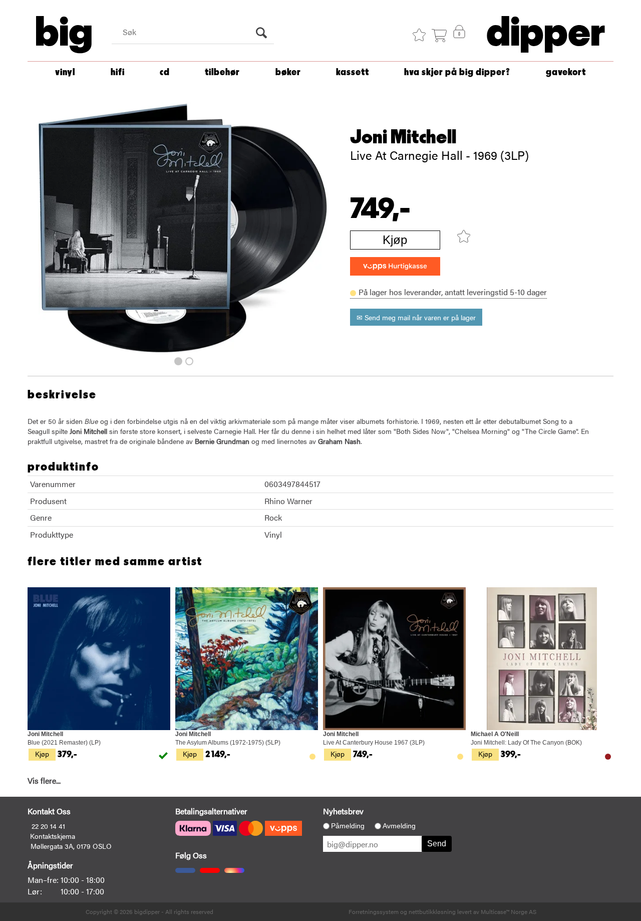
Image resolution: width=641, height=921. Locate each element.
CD (165, 72)
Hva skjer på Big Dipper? (457, 72)
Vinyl (65, 72)
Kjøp (395, 240)
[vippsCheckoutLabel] (395, 266)
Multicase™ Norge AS (508, 911)
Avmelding (399, 826)
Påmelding (348, 826)
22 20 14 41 (48, 826)
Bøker (288, 72)
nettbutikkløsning (432, 911)
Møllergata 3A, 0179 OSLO (71, 846)
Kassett (352, 72)
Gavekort (566, 72)
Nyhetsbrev (343, 811)
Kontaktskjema (52, 836)
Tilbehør (222, 72)
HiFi (118, 72)
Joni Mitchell (403, 137)
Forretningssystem (374, 911)
